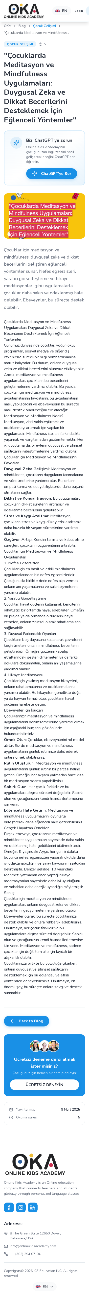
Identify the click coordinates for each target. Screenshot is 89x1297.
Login (79, 11)
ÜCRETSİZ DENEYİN (44, 1085)
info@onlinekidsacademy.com (33, 1246)
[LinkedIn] (33, 1207)
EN (64, 10)
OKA (7, 26)
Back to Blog (31, 1021)
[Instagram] (21, 1207)
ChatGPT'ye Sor (56, 173)
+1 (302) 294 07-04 (25, 1254)
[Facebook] (9, 1207)
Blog (22, 26)
